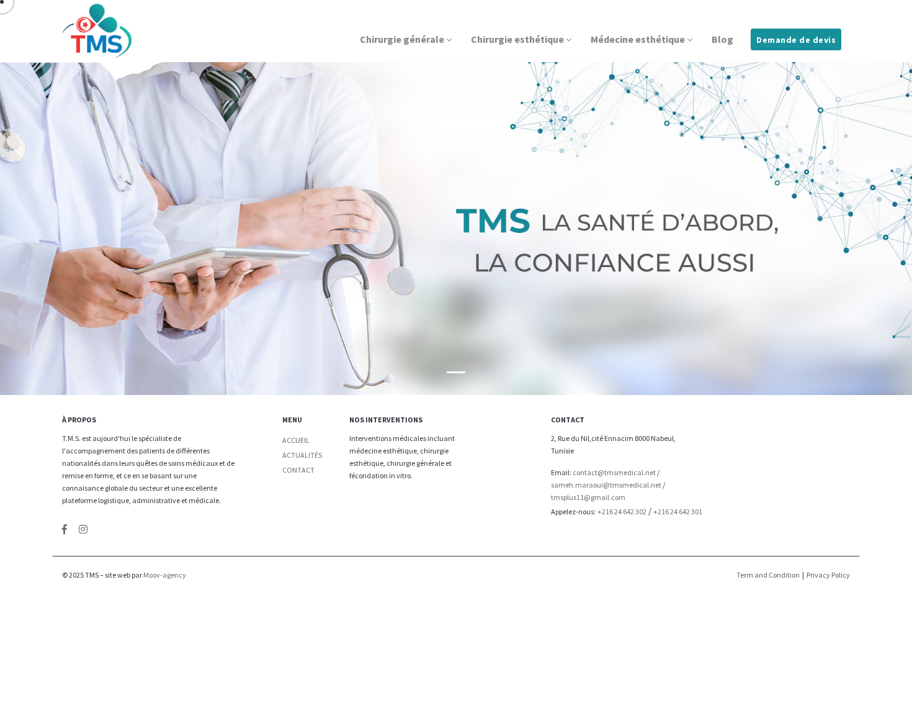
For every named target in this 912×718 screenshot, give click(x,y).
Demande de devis (796, 39)
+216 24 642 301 (677, 511)
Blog (722, 39)
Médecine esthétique (639, 39)
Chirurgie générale (403, 39)
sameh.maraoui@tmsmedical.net (606, 484)
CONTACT (298, 470)
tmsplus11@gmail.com (588, 497)
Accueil (296, 440)
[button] (456, 372)
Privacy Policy (828, 574)
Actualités (302, 455)
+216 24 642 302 (621, 511)
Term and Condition (768, 574)
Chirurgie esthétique (518, 39)
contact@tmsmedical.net (614, 472)
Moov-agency (164, 574)
